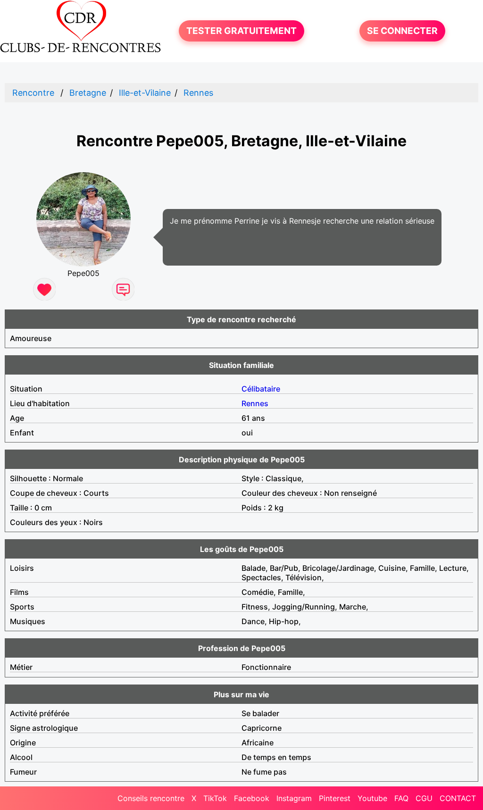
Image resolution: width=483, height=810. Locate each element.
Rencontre (33, 93)
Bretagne (87, 93)
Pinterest (334, 798)
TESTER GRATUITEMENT (241, 30)
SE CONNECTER (402, 30)
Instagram (294, 798)
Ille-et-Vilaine (145, 93)
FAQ (401, 798)
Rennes (198, 93)
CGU (424, 798)
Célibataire (261, 388)
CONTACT (458, 798)
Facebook (251, 798)
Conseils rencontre (150, 798)
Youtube (372, 798)
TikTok (215, 798)
